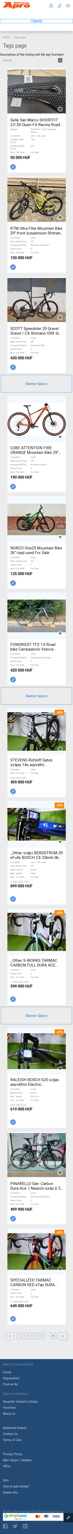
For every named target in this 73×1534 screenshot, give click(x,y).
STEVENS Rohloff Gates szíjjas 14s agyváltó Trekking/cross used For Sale (36, 765)
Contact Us (10, 1434)
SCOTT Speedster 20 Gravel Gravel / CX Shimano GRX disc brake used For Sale (36, 333)
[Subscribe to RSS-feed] (26, 1526)
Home (6, 37)
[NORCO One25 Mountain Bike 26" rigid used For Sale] (36, 519)
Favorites (9, 1407)
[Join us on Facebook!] (5, 1526)
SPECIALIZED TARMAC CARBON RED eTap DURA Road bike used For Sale (32, 1285)
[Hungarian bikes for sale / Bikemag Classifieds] (16, 8)
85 (53, 1336)
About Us (9, 1414)
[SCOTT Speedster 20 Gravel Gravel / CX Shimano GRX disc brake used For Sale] (36, 300)
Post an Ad (10, 1384)
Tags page (20, 37)
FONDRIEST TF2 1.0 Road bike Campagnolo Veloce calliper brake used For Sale (34, 649)
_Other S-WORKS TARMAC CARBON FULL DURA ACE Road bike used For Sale (33, 965)
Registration (11, 1378)
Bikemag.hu (55, 1511)
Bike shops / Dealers (17, 1460)
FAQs (6, 1466)
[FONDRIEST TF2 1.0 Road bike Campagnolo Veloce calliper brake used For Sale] (36, 616)
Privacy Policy (12, 1454)
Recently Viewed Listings (20, 1401)
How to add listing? (16, 1486)
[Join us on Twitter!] (15, 1526)
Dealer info (10, 1492)
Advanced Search (14, 1428)
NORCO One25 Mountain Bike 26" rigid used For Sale (36, 550)
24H (6, 1480)
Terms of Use (12, 1440)
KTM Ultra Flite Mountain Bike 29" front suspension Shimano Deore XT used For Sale (36, 233)
